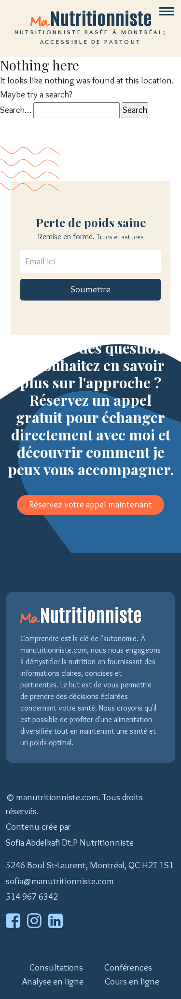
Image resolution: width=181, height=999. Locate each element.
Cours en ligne (132, 981)
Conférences (128, 967)
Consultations (56, 967)
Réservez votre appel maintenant (90, 504)
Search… (15, 109)
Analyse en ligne (53, 981)
